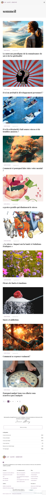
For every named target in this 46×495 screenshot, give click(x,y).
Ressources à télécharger (8, 446)
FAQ (3, 476)
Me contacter (5, 480)
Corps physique (7, 126)
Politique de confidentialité (16, 493)
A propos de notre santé (7, 474)
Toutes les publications (35, 472)
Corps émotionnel (7, 240)
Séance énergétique (21, 474)
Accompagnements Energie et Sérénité (23, 477)
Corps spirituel (7, 50)
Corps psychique (6, 440)
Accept (31, 490)
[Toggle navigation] (37, 2)
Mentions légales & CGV (7, 493)
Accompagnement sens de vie (23, 479)
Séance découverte (21, 481)
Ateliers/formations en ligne (8, 488)
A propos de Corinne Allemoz (8, 472)
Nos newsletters (34, 488)
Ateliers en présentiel (7, 486)
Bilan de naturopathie (21, 472)
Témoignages (6, 448)
